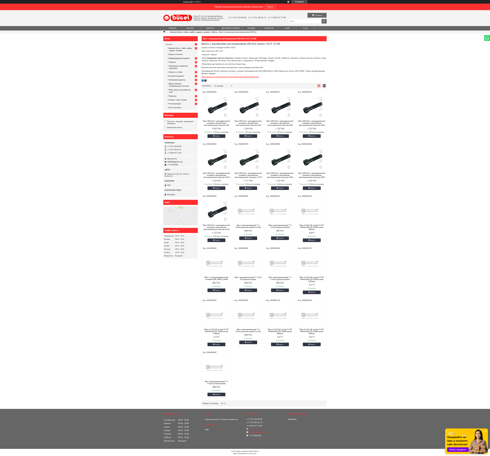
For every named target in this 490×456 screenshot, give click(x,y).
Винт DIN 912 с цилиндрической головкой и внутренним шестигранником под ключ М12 (216, 227)
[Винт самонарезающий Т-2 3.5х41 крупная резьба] (280, 263)
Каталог (190, 28)
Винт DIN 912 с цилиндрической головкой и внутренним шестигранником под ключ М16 (280, 175)
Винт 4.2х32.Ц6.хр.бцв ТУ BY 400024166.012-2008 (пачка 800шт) (280, 331)
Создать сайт (188, 2)
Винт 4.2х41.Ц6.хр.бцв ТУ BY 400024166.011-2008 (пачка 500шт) (312, 331)
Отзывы (251, 28)
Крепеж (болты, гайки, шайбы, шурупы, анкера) (190, 32)
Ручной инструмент (176, 76)
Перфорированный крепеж (179, 58)
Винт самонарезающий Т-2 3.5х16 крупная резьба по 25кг (248, 330)
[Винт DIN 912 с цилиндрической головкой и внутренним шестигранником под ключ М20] (312, 158)
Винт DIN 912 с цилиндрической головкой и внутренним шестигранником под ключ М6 (248, 123)
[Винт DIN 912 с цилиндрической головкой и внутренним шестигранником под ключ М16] (280, 158)
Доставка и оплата (231, 28)
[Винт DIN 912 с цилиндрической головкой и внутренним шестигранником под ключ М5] (216, 106)
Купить (270, 7)
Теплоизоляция (175, 104)
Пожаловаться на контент (247, 453)
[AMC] (177, 20)
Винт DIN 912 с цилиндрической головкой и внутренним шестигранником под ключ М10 (311, 123)
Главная (172, 28)
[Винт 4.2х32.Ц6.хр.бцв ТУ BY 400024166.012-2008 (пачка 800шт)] (280, 315)
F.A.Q (305, 28)
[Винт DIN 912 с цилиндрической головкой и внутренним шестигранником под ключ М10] (312, 106)
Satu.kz (256, 451)
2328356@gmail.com (175, 162)
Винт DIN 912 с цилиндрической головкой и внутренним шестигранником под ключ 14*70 (248, 175)
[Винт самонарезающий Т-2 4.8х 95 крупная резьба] (248, 263)
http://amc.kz (172, 159)
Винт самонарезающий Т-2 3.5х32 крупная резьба (280, 226)
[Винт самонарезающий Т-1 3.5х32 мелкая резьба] (216, 367)
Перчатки (172, 96)
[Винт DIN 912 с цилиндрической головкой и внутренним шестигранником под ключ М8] (280, 106)
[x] (205, 81)
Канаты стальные (176, 54)
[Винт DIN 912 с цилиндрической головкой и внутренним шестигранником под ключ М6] (248, 106)
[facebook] (203, 81)
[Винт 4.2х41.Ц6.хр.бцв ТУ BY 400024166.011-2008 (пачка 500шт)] (312, 315)
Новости (210, 28)
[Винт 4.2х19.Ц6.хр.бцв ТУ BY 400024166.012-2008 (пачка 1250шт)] (312, 263)
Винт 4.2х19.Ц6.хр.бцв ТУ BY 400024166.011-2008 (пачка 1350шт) (216, 331)
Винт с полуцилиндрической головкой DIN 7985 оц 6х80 (216, 278)
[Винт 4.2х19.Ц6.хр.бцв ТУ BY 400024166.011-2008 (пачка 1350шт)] (216, 315)
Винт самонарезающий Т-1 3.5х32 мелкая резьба (216, 382)
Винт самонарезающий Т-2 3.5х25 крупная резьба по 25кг (248, 226)
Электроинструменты (177, 80)
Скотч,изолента (175, 108)
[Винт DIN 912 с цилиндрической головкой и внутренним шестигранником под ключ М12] (216, 211)
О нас (287, 28)
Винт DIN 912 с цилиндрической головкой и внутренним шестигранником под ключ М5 (216, 123)
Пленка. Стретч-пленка (178, 100)
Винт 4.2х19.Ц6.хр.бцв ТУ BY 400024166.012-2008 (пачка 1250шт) (312, 279)
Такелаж (172, 62)
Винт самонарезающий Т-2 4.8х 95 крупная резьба (248, 278)
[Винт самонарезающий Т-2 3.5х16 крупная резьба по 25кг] (248, 315)
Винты (214, 32)
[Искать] (324, 21)
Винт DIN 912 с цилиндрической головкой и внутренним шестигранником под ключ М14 (216, 175)
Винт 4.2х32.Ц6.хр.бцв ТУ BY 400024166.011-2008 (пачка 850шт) (312, 227)
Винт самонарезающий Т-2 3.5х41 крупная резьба (280, 278)
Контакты (269, 28)
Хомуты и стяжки (175, 72)
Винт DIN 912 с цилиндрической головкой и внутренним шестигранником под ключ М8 (280, 123)
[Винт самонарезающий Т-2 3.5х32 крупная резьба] (280, 211)
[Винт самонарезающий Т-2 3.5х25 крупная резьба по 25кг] (248, 211)
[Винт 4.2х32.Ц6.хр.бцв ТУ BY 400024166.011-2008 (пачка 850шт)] (312, 211)
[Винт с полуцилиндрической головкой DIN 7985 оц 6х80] (216, 263)
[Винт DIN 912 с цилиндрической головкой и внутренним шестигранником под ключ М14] (216, 158)
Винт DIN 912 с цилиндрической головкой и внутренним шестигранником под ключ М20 (311, 175)
